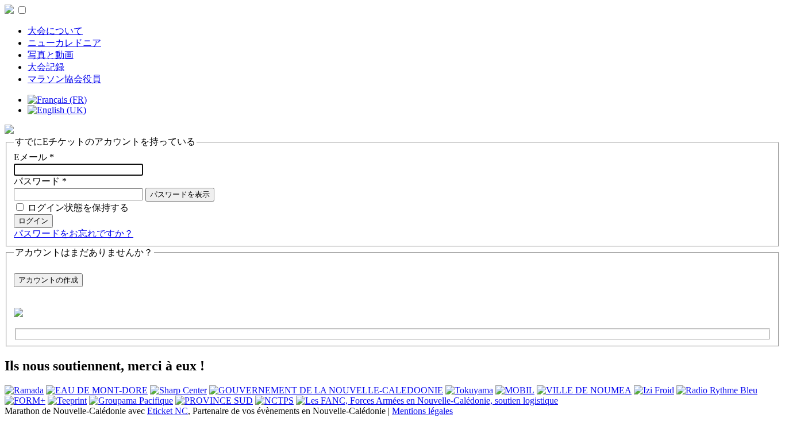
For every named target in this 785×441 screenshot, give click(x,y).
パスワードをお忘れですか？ (73, 233)
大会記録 (46, 67)
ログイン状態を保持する (78, 207)
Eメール (34, 157)
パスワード (40, 181)
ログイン (33, 220)
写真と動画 (51, 55)
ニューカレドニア (64, 43)
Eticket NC (167, 411)
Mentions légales (422, 411)
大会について (55, 31)
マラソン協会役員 (64, 79)
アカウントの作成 (48, 280)
